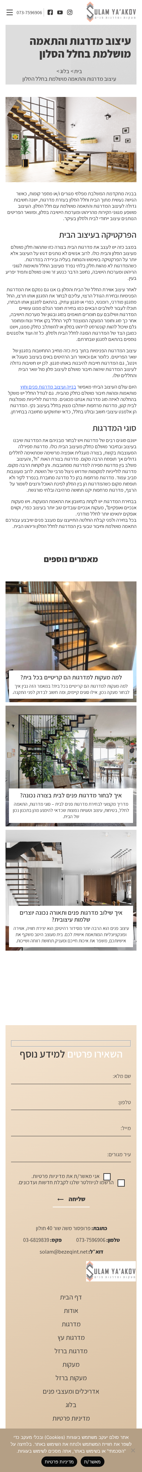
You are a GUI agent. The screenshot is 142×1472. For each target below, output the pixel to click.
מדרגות (71, 1324)
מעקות (71, 1364)
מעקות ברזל (71, 1378)
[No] (133, 1450)
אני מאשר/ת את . (65, 1176)
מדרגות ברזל (71, 1351)
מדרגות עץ (71, 1338)
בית (78, 71)
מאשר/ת (92, 1461)
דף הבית (71, 1297)
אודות (71, 1311)
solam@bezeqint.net (64, 1252)
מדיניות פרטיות (49, 1176)
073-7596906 (29, 12)
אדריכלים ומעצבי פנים (71, 1391)
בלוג (64, 71)
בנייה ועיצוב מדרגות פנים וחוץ (48, 387)
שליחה (77, 1199)
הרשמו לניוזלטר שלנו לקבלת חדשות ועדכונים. (66, 1182)
